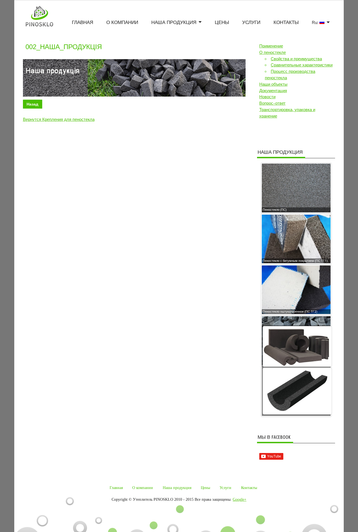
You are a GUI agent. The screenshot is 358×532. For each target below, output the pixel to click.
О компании (122, 22)
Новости (267, 96)
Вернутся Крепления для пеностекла (59, 119)
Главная (82, 22)
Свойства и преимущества (296, 58)
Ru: (315, 22)
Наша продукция (173, 22)
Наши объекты (273, 84)
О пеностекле (272, 52)
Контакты (286, 22)
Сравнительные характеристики (302, 65)
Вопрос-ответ (272, 103)
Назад (32, 104)
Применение (271, 46)
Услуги (251, 22)
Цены (222, 22)
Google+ (239, 499)
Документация (273, 90)
